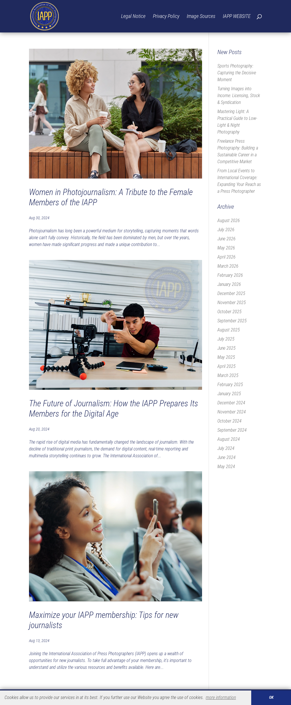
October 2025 (229, 311)
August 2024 (228, 439)
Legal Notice (133, 16)
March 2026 (227, 266)
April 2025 (226, 366)
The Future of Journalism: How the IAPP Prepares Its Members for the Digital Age (113, 408)
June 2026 (226, 238)
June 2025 (226, 348)
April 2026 (226, 257)
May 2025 (226, 357)
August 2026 (228, 220)
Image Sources (201, 16)
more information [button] (221, 697)
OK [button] (271, 697)
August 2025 (228, 330)
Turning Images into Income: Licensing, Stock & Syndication (238, 95)
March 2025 (227, 375)
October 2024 (229, 421)
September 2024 (232, 430)
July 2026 (225, 229)
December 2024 (231, 402)
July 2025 (225, 339)
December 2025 (231, 293)
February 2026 (230, 275)
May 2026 (226, 248)
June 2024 (226, 457)
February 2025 (230, 384)
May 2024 (226, 466)
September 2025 (232, 320)
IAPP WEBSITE (237, 16)
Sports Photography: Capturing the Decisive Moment (236, 72)
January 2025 (229, 393)
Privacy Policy (166, 16)
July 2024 (225, 448)
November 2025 (231, 302)
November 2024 (231, 412)
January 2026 (229, 284)
